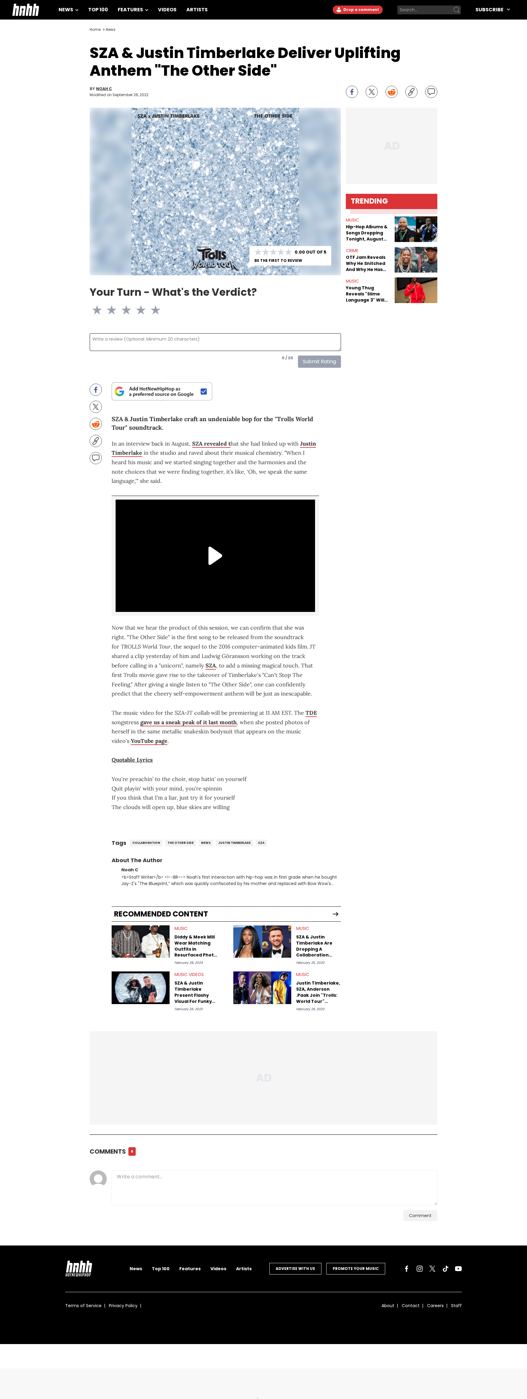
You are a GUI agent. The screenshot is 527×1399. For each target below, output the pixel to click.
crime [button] (352, 251)
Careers (435, 1306)
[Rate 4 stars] (144, 310)
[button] (416, 229)
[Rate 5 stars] (159, 310)
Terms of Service (83, 1306)
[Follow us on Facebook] (406, 1269)
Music (181, 928)
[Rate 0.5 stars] (93, 310)
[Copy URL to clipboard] (411, 92)
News (66, 9)
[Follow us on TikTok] (445, 1269)
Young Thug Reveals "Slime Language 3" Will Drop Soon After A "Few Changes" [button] (367, 294)
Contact (411, 1306)
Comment (420, 1216)
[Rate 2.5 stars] (122, 310)
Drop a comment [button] (360, 9)
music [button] (352, 220)
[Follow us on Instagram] (419, 1269)
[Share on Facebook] (352, 92)
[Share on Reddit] (392, 92)
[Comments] (431, 92)
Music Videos (189, 974)
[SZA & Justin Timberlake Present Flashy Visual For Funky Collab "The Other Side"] (141, 987)
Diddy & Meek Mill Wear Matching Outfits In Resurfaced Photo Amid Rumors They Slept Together (196, 946)
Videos (167, 9)
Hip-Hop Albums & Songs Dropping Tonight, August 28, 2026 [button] (367, 233)
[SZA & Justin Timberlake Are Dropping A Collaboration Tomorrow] (262, 941)
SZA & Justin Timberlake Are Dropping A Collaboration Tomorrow (314, 946)
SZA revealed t (211, 443)
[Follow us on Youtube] (458, 1269)
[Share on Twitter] (372, 92)
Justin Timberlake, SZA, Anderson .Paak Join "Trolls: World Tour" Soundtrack (318, 992)
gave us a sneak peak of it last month (188, 722)
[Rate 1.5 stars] (108, 310)
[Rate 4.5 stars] (152, 310)
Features (131, 9)
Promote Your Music (356, 1268)
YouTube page (149, 740)
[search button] (457, 10)
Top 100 (98, 9)
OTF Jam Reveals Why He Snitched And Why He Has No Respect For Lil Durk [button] (366, 263)
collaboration (146, 842)
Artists (197, 9)
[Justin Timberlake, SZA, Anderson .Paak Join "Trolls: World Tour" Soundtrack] (262, 987)
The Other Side (180, 842)
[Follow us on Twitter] (432, 1269)
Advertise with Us (295, 1268)
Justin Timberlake (234, 842)
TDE (311, 712)
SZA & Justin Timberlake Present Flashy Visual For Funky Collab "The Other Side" (195, 992)
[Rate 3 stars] (130, 310)
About (388, 1306)
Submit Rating (319, 361)
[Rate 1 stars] (100, 310)
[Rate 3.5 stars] (137, 310)
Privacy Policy (123, 1306)
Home (95, 29)
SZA (211, 665)
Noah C (104, 88)
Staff (456, 1306)
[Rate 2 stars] (115, 310)
